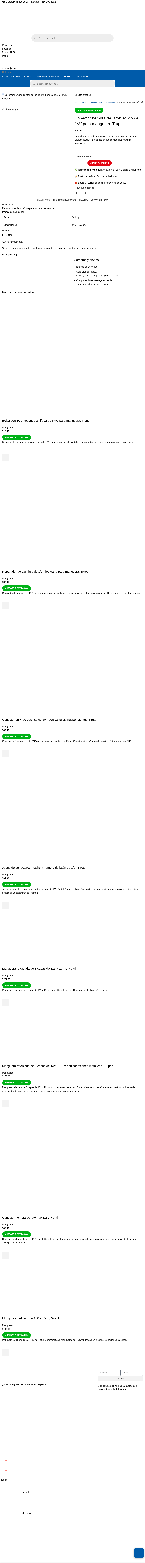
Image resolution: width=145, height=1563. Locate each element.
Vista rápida (5, 464)
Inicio (77, 102)
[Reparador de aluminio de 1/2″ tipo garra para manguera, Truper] (32, 493)
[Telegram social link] (103, 150)
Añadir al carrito (99, 163)
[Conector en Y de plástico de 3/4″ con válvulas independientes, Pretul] (32, 641)
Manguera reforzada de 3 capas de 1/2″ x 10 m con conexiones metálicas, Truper (57, 1066)
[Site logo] (22, 22)
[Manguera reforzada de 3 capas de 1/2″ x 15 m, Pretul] (32, 941)
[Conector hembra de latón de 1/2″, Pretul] (32, 1139)
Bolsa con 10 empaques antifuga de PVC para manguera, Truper (46, 420)
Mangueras (110, 102)
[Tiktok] (124, 1452)
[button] (5, 457)
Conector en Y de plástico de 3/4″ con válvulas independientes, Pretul (49, 719)
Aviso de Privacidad (116, 1389)
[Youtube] (116, 1452)
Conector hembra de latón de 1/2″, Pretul (30, 1217)
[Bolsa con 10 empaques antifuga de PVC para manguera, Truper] (32, 327)
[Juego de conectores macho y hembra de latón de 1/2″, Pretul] (32, 789)
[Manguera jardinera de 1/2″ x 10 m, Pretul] (32, 1291)
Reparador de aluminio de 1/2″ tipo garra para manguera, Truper (45, 571)
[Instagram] (109, 1452)
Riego (101, 102)
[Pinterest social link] (90, 150)
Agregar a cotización (89, 110)
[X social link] (83, 150)
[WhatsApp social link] (96, 150)
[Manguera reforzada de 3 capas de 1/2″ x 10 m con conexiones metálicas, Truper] (32, 1038)
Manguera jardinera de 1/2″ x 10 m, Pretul (30, 1318)
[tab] (43, 200)
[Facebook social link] (77, 150)
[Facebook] (101, 1452)
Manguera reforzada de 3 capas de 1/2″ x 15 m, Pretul (39, 968)
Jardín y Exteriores (89, 102)
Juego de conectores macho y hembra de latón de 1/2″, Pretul (44, 867)
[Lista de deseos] (5, 450)
